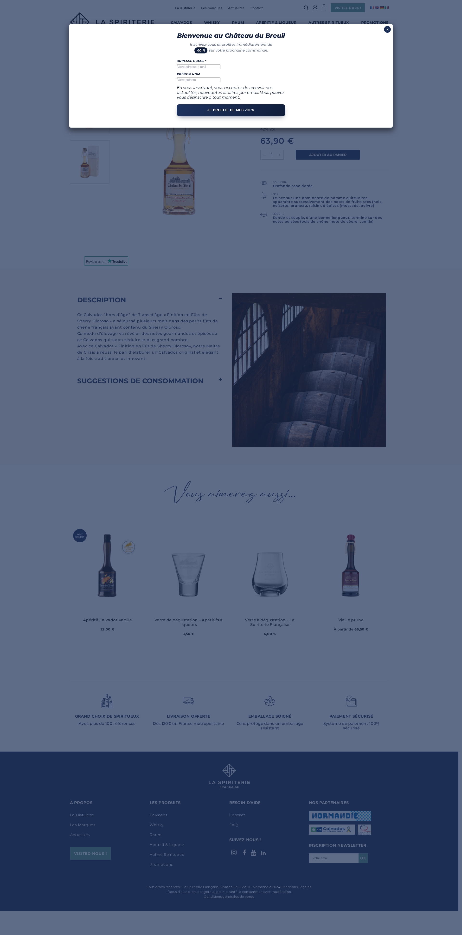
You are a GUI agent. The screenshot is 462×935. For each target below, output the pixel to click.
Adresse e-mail (191, 61)
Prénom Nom (188, 74)
